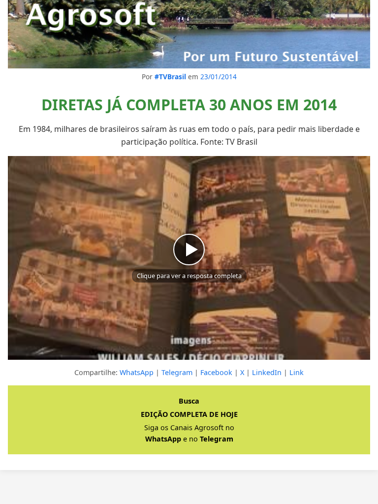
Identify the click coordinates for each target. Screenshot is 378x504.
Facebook (216, 372)
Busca (189, 401)
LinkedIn (267, 372)
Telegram (176, 372)
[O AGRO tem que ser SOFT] (189, 34)
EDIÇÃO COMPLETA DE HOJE (189, 414)
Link (296, 372)
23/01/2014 (218, 76)
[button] (189, 258)
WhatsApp (137, 372)
